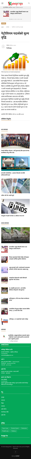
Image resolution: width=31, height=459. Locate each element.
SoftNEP (17, 456)
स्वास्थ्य (3, 406)
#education (24, 428)
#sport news (5, 428)
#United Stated (15, 428)
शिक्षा (2, 403)
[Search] (29, 3)
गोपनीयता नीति (4, 412)
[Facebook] (15, 452)
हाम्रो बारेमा (3, 409)
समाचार (7, 27)
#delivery (13, 431)
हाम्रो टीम (3, 415)
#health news (5, 431)
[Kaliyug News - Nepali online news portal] (15, 3)
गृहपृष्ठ (2, 27)
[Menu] (2, 3)
